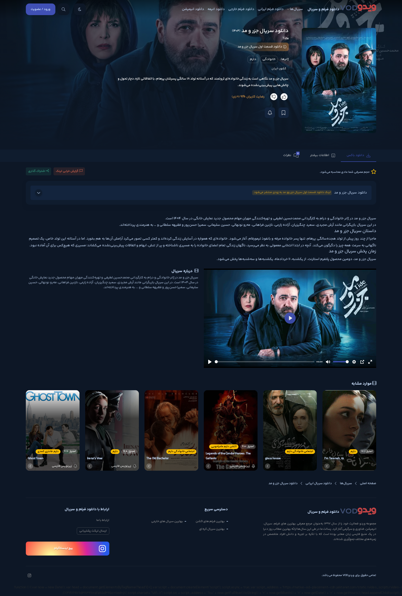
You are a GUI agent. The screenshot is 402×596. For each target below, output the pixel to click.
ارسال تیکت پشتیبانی (93, 531)
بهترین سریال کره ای (212, 529)
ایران (274, 68)
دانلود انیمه (216, 9)
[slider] (264, 362)
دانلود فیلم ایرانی (271, 9)
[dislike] (273, 96)
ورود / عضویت (40, 9)
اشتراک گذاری (36, 171)
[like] (284, 96)
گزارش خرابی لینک (67, 171)
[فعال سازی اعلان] (270, 112)
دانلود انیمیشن (193, 9)
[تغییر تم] (80, 9)
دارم (253, 59)
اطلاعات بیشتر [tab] (319, 155)
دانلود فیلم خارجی (241, 9)
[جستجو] (63, 9)
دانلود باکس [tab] (355, 155)
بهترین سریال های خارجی (167, 521)
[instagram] (29, 576)
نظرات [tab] (291, 155)
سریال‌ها (296, 9)
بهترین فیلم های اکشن (210, 521)
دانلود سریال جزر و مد (310, 192)
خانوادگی (268, 59)
